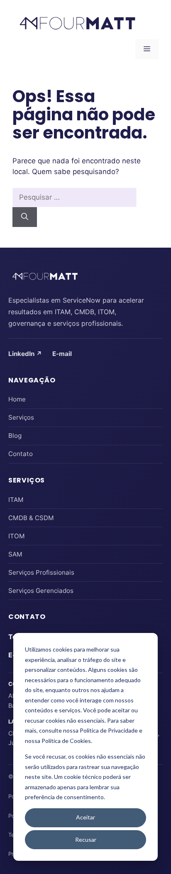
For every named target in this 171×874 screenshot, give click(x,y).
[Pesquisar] (24, 217)
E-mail (62, 354)
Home (17, 399)
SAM (15, 554)
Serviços (21, 417)
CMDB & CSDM (31, 518)
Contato (20, 454)
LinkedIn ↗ (25, 354)
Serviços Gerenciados (40, 591)
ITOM (16, 536)
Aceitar (85, 817)
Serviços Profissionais (41, 572)
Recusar (85, 839)
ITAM (16, 500)
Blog (15, 435)
